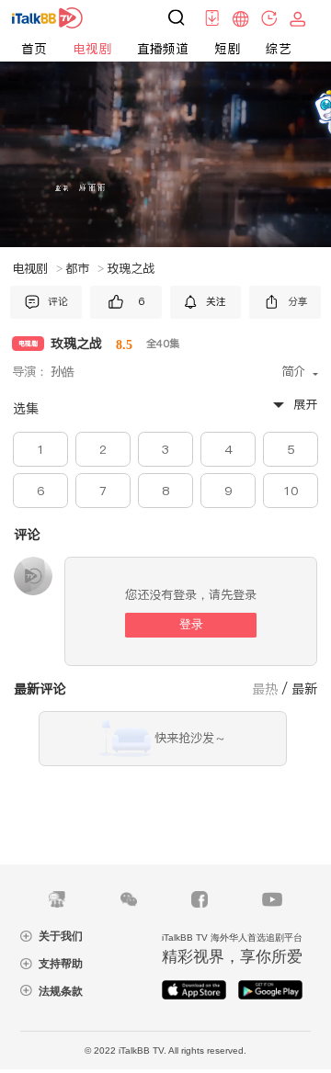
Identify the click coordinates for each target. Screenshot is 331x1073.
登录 (191, 624)
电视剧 (92, 49)
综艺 (278, 49)
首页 (34, 49)
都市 (84, 268)
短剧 (227, 49)
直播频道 (162, 49)
